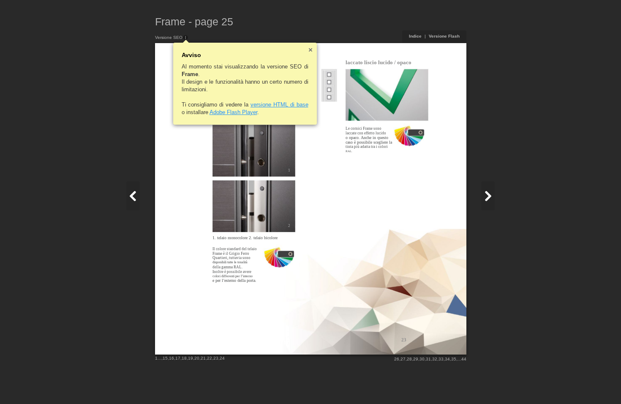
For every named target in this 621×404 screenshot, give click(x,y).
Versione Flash (444, 36)
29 (415, 359)
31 (428, 359)
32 (434, 359)
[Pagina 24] (133, 196)
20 (196, 358)
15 (165, 358)
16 (171, 358)
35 (453, 359)
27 (403, 359)
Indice (415, 36)
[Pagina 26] (488, 196)
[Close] (310, 50)
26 (396, 359)
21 (203, 358)
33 (441, 359)
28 (409, 359)
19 (190, 358)
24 (222, 358)
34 (447, 359)
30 (422, 359)
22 (209, 358)
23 (215, 358)
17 (177, 358)
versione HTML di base (279, 104)
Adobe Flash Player (233, 112)
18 (184, 358)
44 (463, 359)
